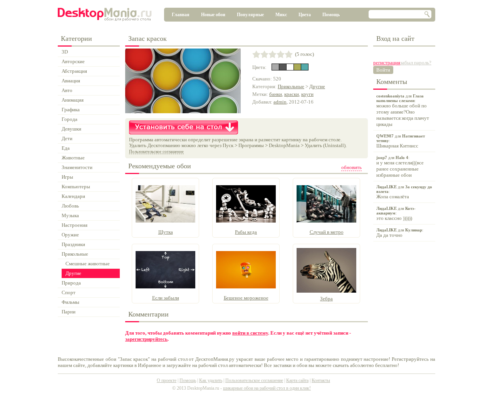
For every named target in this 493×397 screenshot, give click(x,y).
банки (275, 94)
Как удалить (210, 380)
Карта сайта (297, 380)
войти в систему (250, 333)
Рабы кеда (246, 232)
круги (307, 94)
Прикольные (291, 86)
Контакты (321, 380)
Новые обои (213, 14)
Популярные (250, 14)
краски (291, 94)
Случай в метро (327, 232)
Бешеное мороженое (246, 298)
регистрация (386, 62)
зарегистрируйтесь (146, 339)
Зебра (326, 299)
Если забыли (165, 298)
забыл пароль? (415, 62)
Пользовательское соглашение (156, 151)
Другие (317, 86)
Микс (281, 14)
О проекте (166, 380)
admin (280, 102)
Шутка (165, 232)
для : (402, 110)
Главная (180, 14)
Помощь (331, 14)
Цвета (304, 14)
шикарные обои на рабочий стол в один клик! (267, 388)
